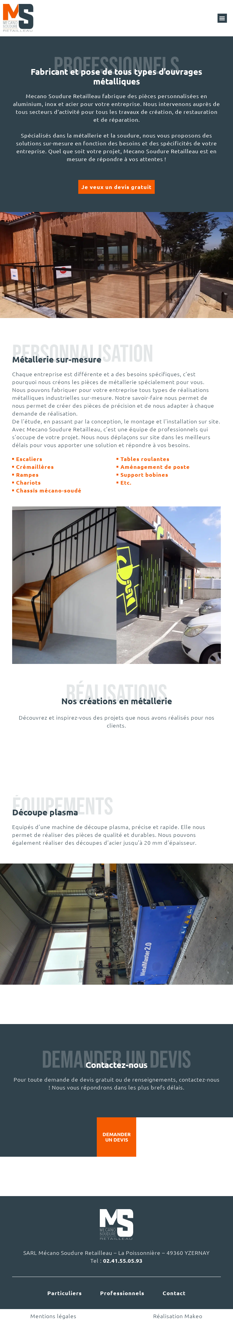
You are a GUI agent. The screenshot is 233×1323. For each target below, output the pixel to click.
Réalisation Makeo (177, 1315)
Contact (174, 1292)
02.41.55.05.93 (123, 1260)
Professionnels (122, 1292)
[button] (222, 18)
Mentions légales (53, 1315)
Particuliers (64, 1292)
